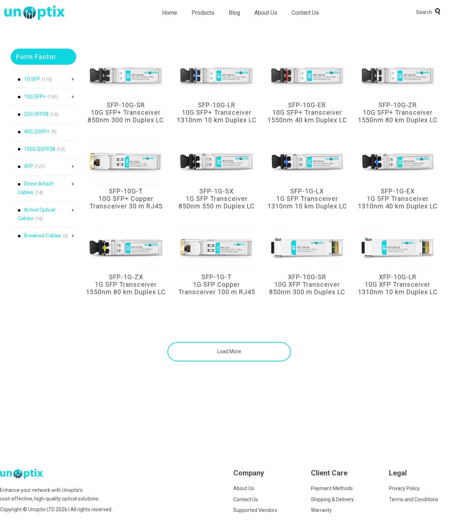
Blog (234, 12)
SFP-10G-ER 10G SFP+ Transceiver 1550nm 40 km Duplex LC (307, 112)
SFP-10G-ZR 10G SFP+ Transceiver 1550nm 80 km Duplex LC (398, 112)
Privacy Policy (404, 488)
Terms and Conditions (413, 499)
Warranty (321, 510)
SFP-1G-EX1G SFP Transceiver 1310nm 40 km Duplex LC (398, 198)
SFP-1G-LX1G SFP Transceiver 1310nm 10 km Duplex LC (307, 198)
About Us (265, 12)
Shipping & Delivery (332, 499)
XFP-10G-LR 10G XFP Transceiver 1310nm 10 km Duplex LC (398, 284)
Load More (229, 351)
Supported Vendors (255, 510)
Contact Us (305, 12)
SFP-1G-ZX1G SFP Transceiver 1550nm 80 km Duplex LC (126, 284)
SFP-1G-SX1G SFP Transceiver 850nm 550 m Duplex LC (217, 198)
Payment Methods (332, 488)
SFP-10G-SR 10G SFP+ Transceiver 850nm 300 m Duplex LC (126, 112)
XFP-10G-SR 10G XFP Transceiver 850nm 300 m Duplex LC (307, 284)
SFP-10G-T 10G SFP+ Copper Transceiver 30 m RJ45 (125, 198)
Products (202, 12)
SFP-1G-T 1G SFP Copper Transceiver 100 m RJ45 (216, 284)
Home (169, 12)
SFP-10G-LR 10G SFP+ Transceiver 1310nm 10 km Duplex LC (217, 112)
